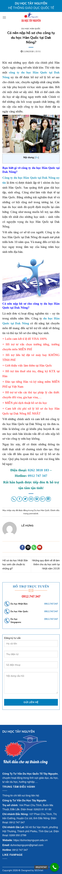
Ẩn (36, 157)
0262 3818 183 (38, 470)
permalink (33, 513)
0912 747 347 (37, 476)
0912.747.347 (31, 596)
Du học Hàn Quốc (30, 29)
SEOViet (38, 870)
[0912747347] (54, 867)
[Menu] (4, 17)
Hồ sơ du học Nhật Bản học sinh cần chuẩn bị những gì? (15, 564)
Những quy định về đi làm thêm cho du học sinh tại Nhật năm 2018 (46, 564)
